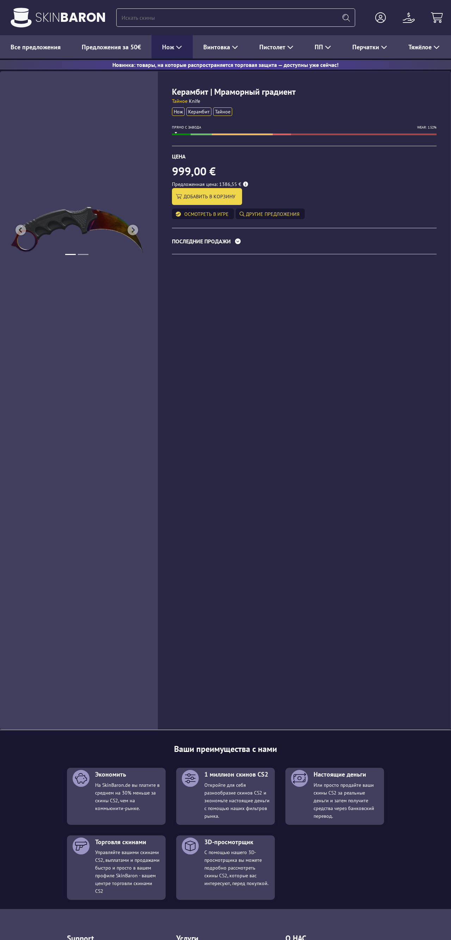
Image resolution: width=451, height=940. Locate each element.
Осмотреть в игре (206, 214)
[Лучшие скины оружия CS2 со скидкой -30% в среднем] (21, 17)
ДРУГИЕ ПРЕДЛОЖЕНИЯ (272, 214)
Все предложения (36, 47)
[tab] (304, 242)
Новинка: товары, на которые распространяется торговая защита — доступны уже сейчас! (225, 64)
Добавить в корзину (210, 196)
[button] (380, 17)
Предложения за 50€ (111, 47)
